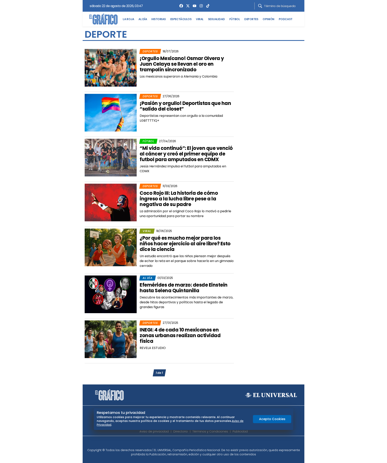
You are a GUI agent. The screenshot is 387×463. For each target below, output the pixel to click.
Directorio (180, 431)
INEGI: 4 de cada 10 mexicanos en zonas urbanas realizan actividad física (180, 335)
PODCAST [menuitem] (285, 19)
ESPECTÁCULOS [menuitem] (180, 19)
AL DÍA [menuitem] (142, 19)
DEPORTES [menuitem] (251, 19)
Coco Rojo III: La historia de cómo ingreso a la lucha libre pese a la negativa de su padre (179, 199)
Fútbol (148, 141)
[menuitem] (180, 6)
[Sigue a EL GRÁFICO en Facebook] (189, 443)
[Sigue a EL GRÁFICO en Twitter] (192, 443)
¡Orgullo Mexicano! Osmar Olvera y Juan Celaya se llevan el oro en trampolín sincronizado (182, 64)
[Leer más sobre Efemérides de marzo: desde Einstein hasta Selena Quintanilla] (111, 294)
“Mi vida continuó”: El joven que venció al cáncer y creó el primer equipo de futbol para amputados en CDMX (186, 154)
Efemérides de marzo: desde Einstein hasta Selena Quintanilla (184, 288)
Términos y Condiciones (210, 431)
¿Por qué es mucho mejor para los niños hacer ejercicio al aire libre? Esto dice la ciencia (185, 244)
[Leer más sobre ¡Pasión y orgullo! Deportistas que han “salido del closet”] (111, 113)
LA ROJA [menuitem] (128, 19)
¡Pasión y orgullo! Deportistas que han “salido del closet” (185, 106)
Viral (146, 231)
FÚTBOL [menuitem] (234, 19)
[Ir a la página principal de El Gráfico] (103, 19)
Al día (147, 278)
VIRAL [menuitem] (200, 19)
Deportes (150, 51)
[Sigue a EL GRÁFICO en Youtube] (197, 443)
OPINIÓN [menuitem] (268, 19)
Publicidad (240, 431)
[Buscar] (260, 6)
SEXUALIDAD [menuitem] (216, 19)
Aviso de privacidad (154, 431)
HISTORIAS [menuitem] (158, 19)
